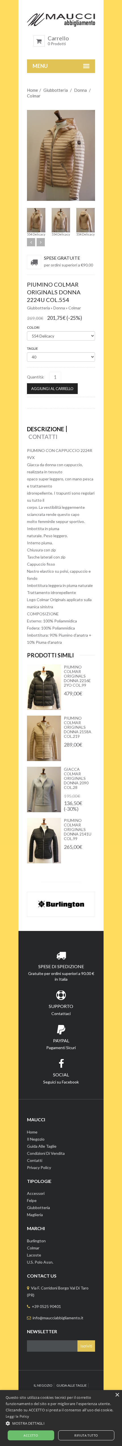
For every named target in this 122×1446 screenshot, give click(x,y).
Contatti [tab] (42, 437)
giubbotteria (38, 1207)
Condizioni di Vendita (46, 1153)
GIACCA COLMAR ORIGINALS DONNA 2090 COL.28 (76, 778)
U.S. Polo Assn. (40, 1262)
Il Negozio (36, 1139)
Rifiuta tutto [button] (86, 1435)
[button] (61, 1423)
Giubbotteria (55, 90)
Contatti (34, 1160)
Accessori (36, 1193)
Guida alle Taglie (41, 1146)
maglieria (35, 1214)
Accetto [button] (31, 1435)
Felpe (32, 1200)
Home (32, 90)
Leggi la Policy (17, 1416)
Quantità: (35, 376)
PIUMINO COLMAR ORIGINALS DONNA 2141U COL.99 (77, 829)
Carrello (58, 40)
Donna (80, 90)
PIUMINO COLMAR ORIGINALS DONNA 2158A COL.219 (77, 727)
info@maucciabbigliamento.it (58, 1317)
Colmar (34, 95)
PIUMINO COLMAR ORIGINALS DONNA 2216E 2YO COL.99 (77, 675)
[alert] (61, 1418)
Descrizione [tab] (45, 429)
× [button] (117, 1395)
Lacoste (34, 1255)
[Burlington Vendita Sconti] (61, 904)
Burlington (36, 1240)
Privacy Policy (39, 1167)
